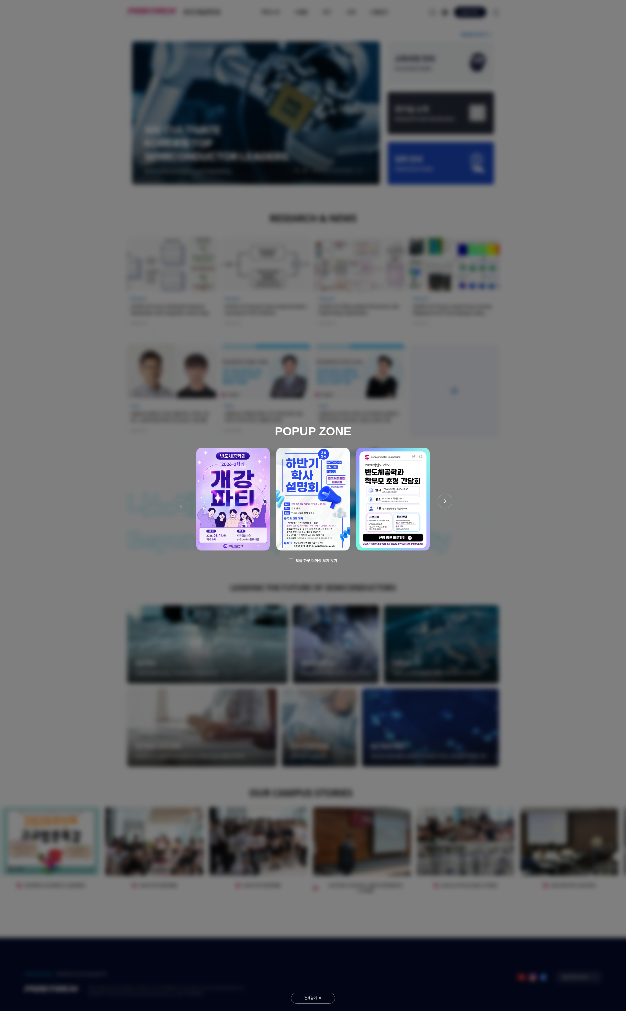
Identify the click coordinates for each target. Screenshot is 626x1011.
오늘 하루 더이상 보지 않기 (316, 560)
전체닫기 (310, 998)
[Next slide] (445, 501)
